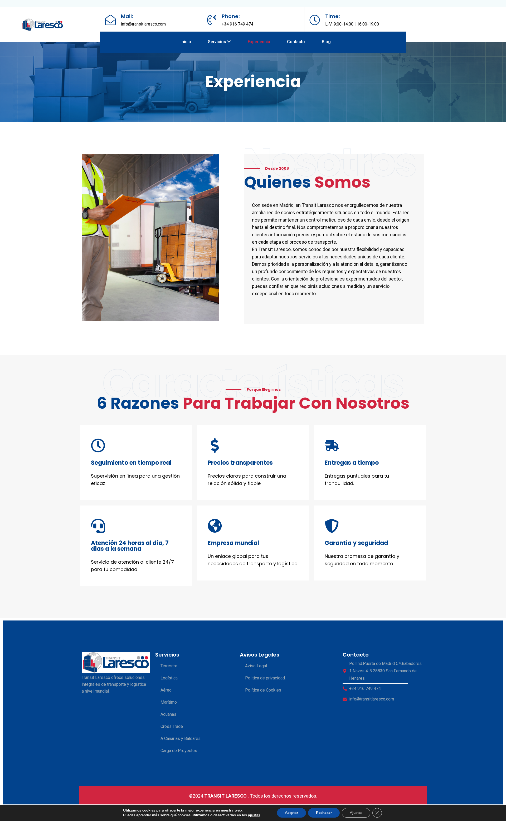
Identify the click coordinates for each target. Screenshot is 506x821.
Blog (326, 41)
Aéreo (166, 690)
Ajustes (356, 812)
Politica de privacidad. (265, 677)
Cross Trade (171, 726)
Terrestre (168, 665)
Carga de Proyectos (178, 750)
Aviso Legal (256, 665)
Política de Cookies (263, 690)
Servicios (217, 41)
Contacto (296, 41)
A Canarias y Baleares (180, 738)
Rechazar (324, 812)
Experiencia (259, 41)
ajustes (254, 815)
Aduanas (168, 714)
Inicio (186, 41)
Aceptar (291, 812)
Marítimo (168, 702)
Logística (169, 677)
